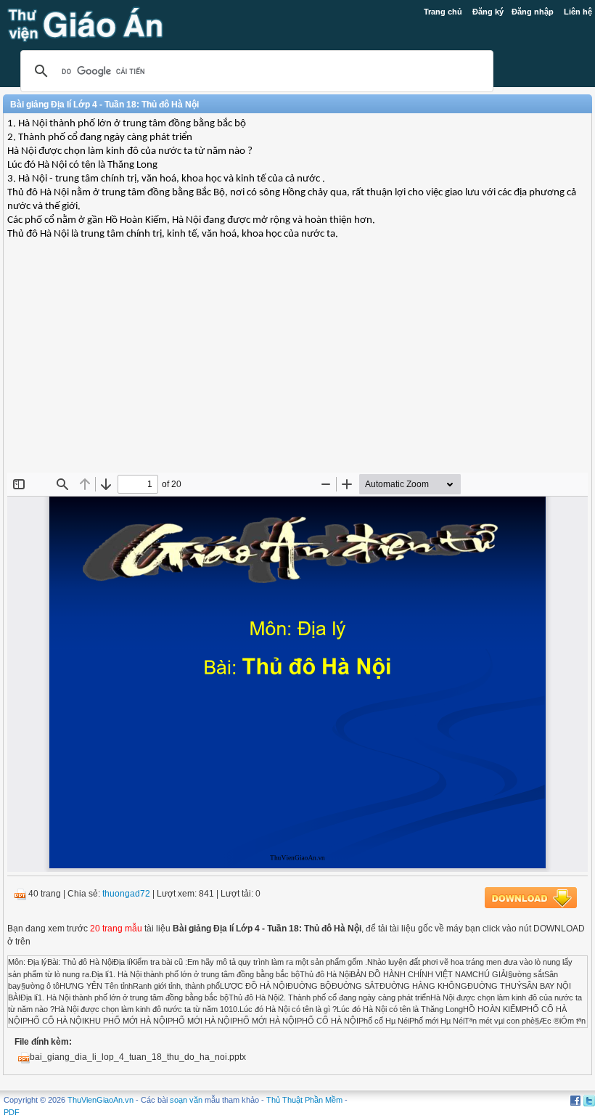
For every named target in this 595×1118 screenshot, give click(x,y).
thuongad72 (126, 894)
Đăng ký (488, 11)
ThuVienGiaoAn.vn (100, 1099)
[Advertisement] (297, 367)
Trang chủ (443, 11)
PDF (12, 1112)
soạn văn (186, 1099)
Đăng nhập (533, 11)
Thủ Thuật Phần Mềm (304, 1099)
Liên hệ (578, 11)
